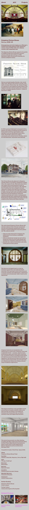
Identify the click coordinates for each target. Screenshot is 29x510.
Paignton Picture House (7, 484)
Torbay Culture (10, 487)
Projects (25, 2)
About (3, 2)
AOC (14, 2)
